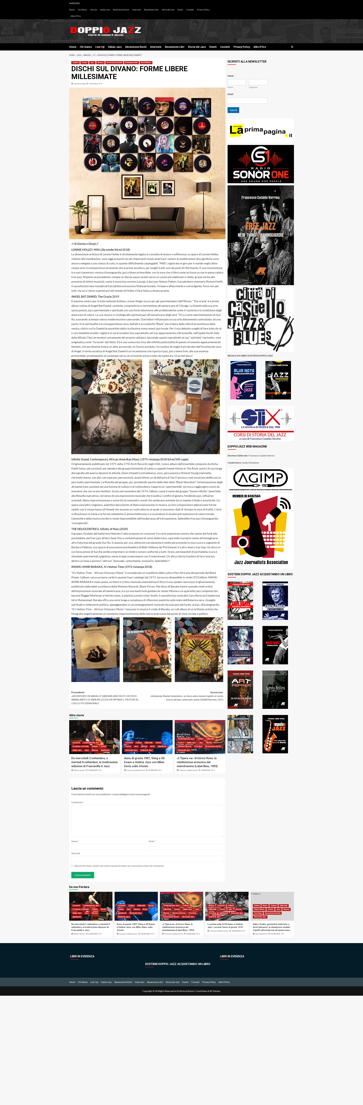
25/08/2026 (93, 770)
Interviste (136, 9)
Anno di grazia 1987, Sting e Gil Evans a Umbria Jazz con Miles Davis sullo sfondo (144, 762)
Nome (75, 841)
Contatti (190, 9)
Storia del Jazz (168, 9)
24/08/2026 (205, 770)
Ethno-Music (259, 909)
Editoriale (149, 743)
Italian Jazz (105, 9)
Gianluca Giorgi (79, 84)
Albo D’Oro (76, 16)
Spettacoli (105, 750)
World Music (146, 63)
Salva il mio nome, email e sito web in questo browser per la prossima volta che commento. (119, 865)
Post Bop (198, 746)
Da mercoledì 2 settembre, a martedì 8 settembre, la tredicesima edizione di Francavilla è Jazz (94, 762)
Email (152, 841)
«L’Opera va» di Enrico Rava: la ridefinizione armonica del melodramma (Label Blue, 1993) (197, 762)
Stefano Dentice (79, 770)
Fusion (84, 63)
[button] (292, 46)
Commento (77, 802)
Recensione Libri (151, 9)
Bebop (211, 906)
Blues (265, 906)
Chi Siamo (82, 9)
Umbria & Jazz (146, 750)
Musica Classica (184, 746)
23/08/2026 (236, 931)
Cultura (75, 63)
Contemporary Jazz (91, 743)
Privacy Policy (203, 9)
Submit (233, 110)
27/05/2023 (93, 84)
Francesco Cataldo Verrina (135, 770)
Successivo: (186, 696)
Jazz (92, 63)
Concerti (76, 743)
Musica (100, 63)
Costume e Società (80, 746)
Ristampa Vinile (131, 63)
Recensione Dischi (121, 9)
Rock (152, 746)
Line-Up (93, 9)
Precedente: (105, 698)
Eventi (180, 9)
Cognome (253, 87)
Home (72, 9)
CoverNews (201, 991)
